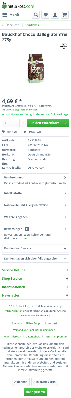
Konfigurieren (35, 392)
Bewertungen (13, 229)
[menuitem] (10, 15)
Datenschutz (33, 336)
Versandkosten (13, 310)
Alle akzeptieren (45, 382)
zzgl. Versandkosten (26, 109)
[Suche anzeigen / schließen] (36, 15)
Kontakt (52, 323)
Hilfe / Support (34, 323)
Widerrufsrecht (12, 336)
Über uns (16, 323)
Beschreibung (13, 177)
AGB (47, 336)
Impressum (60, 336)
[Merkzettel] (45, 15)
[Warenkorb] (65, 15)
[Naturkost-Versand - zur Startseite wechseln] (18, 5)
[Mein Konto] (55, 15)
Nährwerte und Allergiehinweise (26, 205)
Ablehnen (20, 382)
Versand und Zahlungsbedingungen (34, 330)
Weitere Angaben (16, 217)
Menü (14, 14)
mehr (62, 183)
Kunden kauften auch (18, 248)
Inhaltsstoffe (13, 193)
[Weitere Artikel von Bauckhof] (63, 46)
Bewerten (34, 131)
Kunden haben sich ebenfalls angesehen (31, 258)
